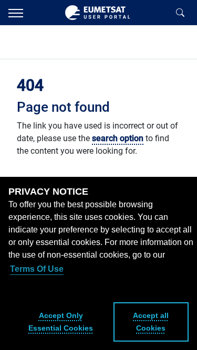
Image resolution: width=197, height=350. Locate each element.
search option (117, 138)
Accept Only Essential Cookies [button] (60, 321)
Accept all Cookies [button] (151, 321)
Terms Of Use (37, 268)
